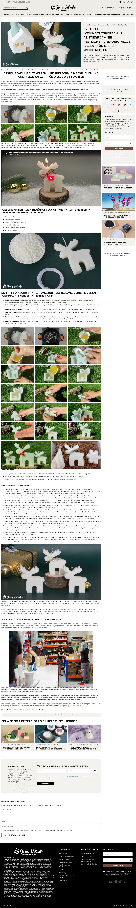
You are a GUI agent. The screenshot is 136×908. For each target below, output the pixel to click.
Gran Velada (63, 881)
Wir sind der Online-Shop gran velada (29, 624)
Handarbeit (63, 870)
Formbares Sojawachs (12, 217)
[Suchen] (27, 8)
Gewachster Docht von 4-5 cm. (15, 222)
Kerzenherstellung (104, 25)
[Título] (125, 881)
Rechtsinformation (87, 853)
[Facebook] (124, 2)
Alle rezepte (63, 853)
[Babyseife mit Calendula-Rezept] (118, 179)
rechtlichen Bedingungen (74, 776)
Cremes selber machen (67, 856)
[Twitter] (131, 105)
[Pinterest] (119, 105)
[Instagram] (128, 2)
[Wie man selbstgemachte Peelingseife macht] (118, 233)
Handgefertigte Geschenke (64, 866)
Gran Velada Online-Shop (89, 864)
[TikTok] (132, 2)
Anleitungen (63, 873)
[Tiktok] (118, 111)
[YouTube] (120, 2)
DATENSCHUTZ (86, 856)
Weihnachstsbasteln (119, 25)
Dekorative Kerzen (90, 25)
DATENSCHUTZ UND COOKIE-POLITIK (88, 860)
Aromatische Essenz (12, 225)
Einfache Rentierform (12, 220)
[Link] (63, 8)
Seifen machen (64, 859)
